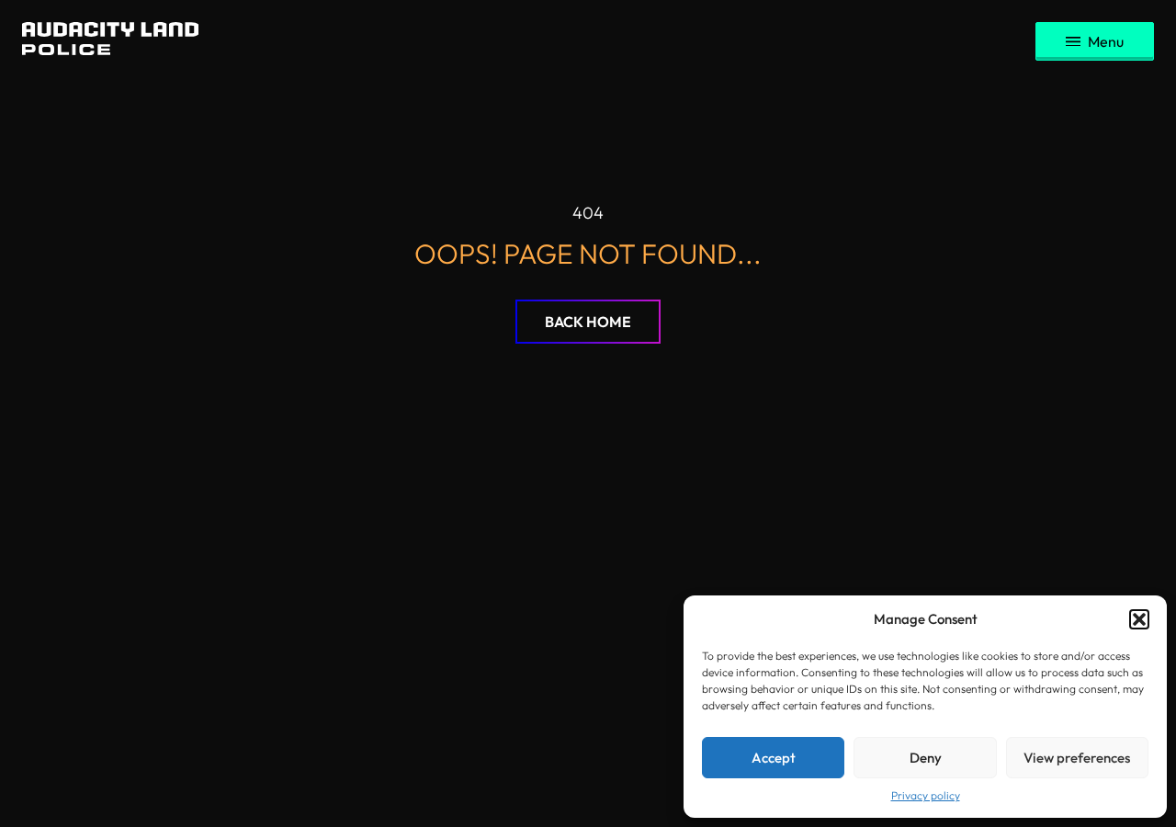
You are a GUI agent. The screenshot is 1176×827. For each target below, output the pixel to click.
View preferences (1076, 757)
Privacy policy (925, 795)
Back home (588, 321)
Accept (774, 757)
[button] (1139, 619)
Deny (926, 757)
